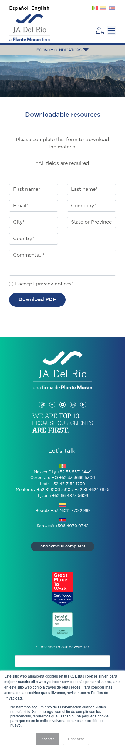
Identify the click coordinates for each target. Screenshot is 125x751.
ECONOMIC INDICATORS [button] (59, 50)
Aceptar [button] (47, 738)
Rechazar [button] (76, 738)
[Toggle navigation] (111, 30)
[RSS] (83, 398)
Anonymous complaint (62, 546)
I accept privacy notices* (44, 284)
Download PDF (37, 299)
